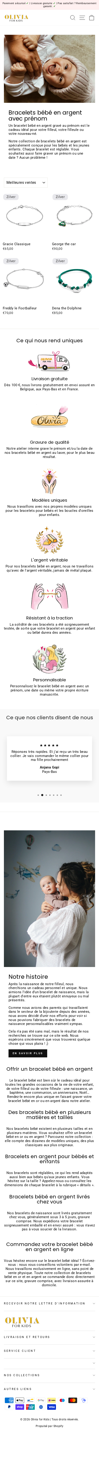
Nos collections (22, 1375)
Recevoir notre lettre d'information (45, 1303)
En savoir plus (28, 1053)
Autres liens (18, 1389)
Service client (20, 1351)
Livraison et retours (27, 1337)
